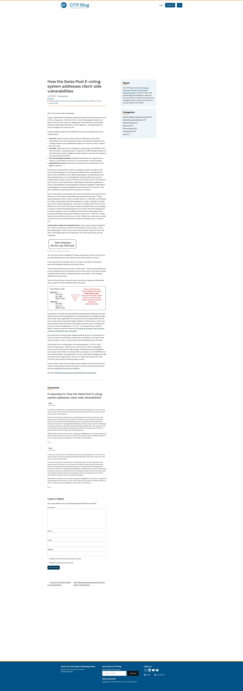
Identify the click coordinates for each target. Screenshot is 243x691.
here (72, 113)
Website (50, 549)
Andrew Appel (63, 96)
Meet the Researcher (129, 123)
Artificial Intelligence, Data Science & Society (62, 101)
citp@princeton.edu (67, 671)
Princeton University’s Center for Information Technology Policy (136, 90)
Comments (50, 98)
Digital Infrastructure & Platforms (86, 101)
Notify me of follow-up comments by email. (65, 559)
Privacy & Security (128, 128)
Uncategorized (127, 131)
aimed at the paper (85, 328)
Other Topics (127, 126)
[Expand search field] (179, 5)
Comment (51, 507)
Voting (56, 103)
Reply (49, 442)
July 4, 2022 (51, 405)
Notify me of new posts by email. (61, 563)
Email (49, 540)
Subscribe (170, 5)
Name (50, 531)
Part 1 (51, 118)
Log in (161, 5)
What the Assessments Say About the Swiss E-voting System (75, 373)
